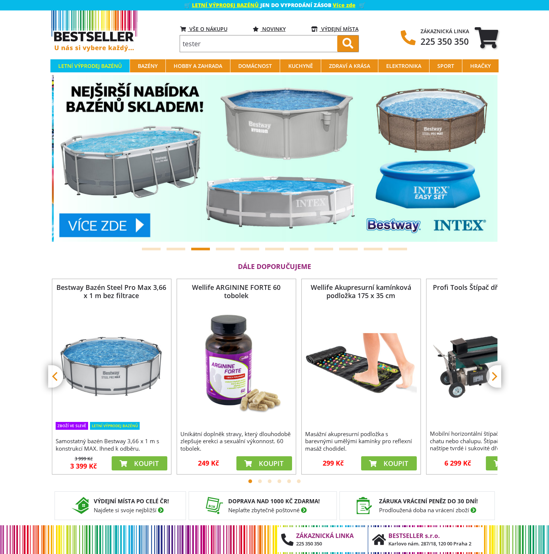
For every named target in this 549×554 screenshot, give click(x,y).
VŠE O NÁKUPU (207, 28)
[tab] (486, 37)
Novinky (273, 28)
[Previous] (67, 158)
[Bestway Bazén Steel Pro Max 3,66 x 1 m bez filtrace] (111, 362)
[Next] (482, 158)
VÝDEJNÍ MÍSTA (339, 28)
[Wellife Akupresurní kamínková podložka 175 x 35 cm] (360, 363)
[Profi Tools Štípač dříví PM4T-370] (485, 363)
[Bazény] (274, 158)
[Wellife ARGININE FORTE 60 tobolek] (236, 363)
